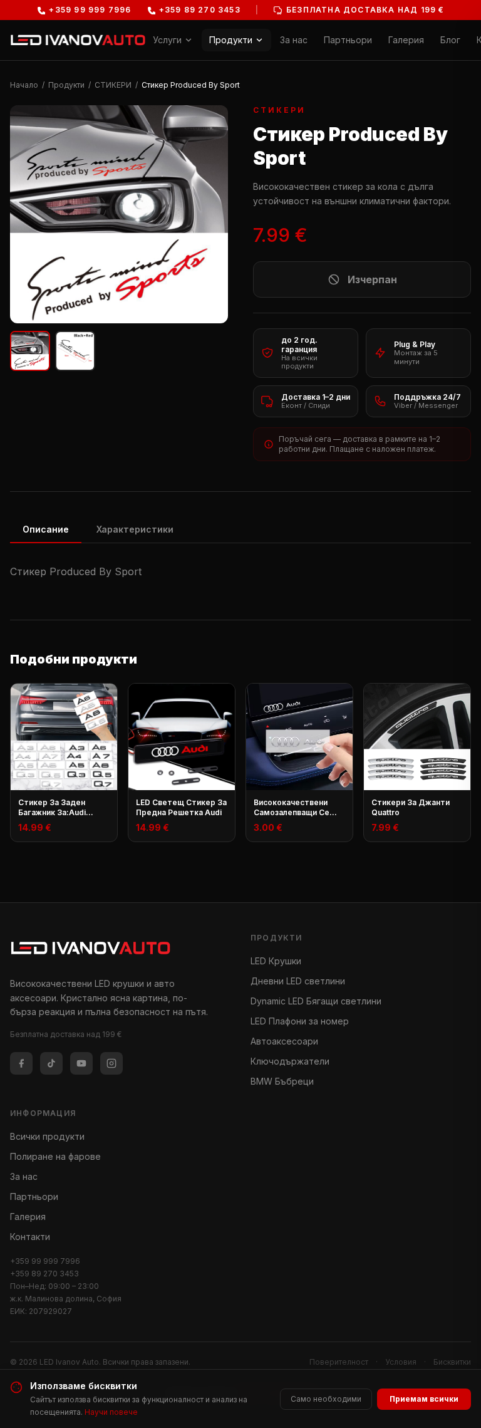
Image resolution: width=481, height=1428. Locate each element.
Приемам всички (424, 1399)
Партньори (348, 39)
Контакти (30, 1236)
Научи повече (111, 1412)
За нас (294, 39)
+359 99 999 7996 (45, 1261)
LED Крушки (276, 961)
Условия (400, 1362)
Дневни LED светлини (298, 981)
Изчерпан (372, 279)
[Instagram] (111, 1063)
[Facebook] (21, 1063)
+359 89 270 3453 (44, 1273)
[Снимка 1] (30, 351)
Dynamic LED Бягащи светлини (316, 1001)
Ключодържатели (290, 1061)
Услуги (167, 39)
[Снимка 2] (75, 351)
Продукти (230, 39)
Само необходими (326, 1399)
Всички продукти (47, 1136)
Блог (450, 39)
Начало (24, 85)
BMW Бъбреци (282, 1081)
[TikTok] (51, 1063)
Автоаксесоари (284, 1041)
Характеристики (134, 529)
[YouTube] (81, 1063)
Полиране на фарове (55, 1156)
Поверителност (338, 1362)
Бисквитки (452, 1362)
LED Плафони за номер (300, 1021)
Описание (46, 529)
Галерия (406, 39)
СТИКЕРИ (113, 85)
